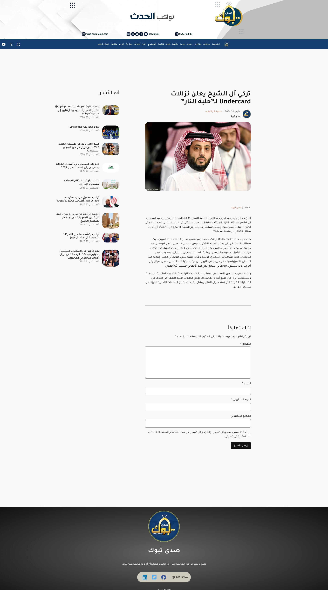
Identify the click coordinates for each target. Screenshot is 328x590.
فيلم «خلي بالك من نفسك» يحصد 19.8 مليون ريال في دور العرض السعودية (79, 147)
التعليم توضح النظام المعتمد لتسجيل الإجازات (81, 182)
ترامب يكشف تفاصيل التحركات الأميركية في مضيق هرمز (81, 236)
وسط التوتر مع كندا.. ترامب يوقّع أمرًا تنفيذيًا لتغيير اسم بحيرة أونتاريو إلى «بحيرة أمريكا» (77, 110)
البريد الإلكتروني (241, 399)
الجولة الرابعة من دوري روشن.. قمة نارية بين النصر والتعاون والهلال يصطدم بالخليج (77, 218)
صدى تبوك (236, 208)
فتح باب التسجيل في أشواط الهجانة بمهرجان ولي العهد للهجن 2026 (77, 166)
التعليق (245, 344)
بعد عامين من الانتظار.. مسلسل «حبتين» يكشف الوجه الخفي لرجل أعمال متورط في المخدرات (79, 255)
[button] (163, 577)
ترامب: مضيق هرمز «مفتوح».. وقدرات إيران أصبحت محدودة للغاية (78, 199)
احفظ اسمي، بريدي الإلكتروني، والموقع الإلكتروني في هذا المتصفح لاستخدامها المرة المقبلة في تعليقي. (197, 434)
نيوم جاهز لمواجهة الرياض (84, 127)
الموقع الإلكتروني (241, 416)
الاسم (246, 383)
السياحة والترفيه (214, 111)
